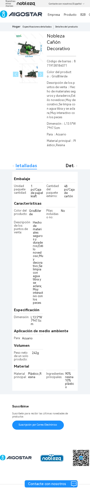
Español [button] (77, 4)
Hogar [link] (16, 26)
